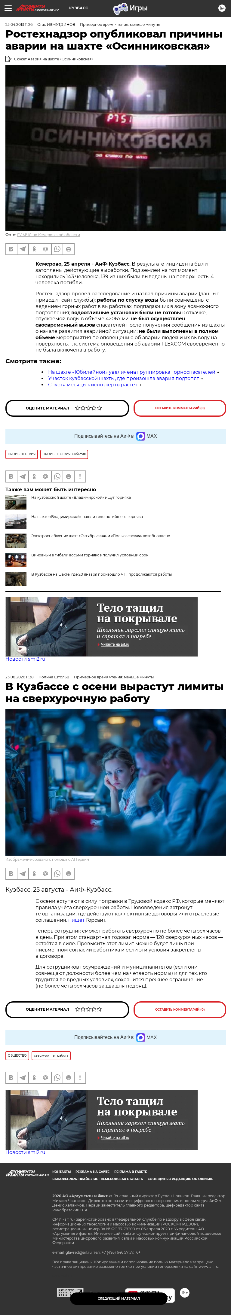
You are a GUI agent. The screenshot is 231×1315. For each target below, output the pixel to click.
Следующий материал (119, 1299)
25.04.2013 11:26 (18, 24)
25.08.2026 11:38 (19, 677)
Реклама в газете (130, 1172)
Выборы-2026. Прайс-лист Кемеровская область (97, 1179)
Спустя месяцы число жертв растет (92, 385)
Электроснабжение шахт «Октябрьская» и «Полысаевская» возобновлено (100, 536)
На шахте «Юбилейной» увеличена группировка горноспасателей (131, 372)
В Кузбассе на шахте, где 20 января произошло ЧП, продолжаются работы (101, 574)
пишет (77, 920)
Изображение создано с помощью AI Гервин (47, 859)
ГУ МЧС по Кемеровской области (48, 235)
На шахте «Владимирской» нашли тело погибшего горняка (87, 516)
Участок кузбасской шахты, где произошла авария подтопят (123, 378)
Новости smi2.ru (25, 659)
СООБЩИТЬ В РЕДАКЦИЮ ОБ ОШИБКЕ (180, 1179)
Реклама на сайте (92, 1172)
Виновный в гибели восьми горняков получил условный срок (89, 555)
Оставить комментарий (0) (180, 408)
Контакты (61, 1172)
